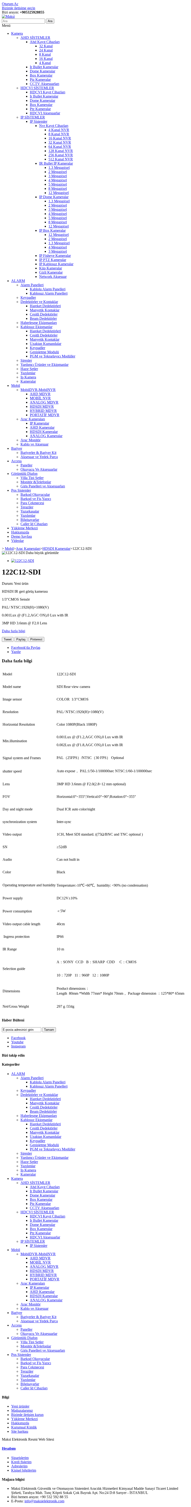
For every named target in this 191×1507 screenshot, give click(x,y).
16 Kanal (46, 59)
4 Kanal (45, 63)
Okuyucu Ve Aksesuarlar (38, 469)
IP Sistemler (38, 121)
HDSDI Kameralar (44, 432)
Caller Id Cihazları (34, 524)
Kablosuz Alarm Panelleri (49, 293)
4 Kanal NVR (58, 130)
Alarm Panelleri (32, 285)
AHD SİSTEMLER (35, 38)
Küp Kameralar (50, 268)
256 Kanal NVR (60, 155)
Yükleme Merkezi (24, 528)
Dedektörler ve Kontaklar (39, 302)
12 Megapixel (58, 193)
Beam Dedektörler (43, 318)
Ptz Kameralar (40, 80)
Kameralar (28, 381)
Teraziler (26, 507)
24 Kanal (46, 50)
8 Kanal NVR (58, 134)
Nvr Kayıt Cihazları (53, 126)
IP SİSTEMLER (32, 117)
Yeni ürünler (20, 1406)
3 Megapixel (57, 176)
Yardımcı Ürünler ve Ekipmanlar (44, 365)
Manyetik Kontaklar (44, 310)
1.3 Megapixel (59, 168)
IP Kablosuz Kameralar (56, 264)
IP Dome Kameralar (53, 197)
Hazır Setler (29, 369)
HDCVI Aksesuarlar (45, 113)
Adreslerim (19, 1466)
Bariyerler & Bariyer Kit (38, 453)
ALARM (18, 281)
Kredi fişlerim (21, 1462)
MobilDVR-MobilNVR (38, 390)
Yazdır (16, 652)
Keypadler (28, 297)
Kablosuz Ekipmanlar (36, 327)
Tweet (8, 639)
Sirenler (26, 360)
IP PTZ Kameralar (52, 260)
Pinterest (36, 639)
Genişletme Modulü (44, 352)
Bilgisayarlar (29, 520)
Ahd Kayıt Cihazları (45, 42)
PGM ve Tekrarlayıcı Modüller (52, 356)
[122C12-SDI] (22, 561)
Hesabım (9, 1448)
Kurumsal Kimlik (24, 1427)
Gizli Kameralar (51, 272)
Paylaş (21, 639)
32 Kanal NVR (59, 142)
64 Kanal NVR (59, 147)
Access (16, 461)
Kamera (17, 33)
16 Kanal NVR (59, 138)
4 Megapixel (57, 180)
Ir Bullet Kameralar (44, 67)
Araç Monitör (30, 440)
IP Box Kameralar (52, 230)
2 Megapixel (57, 172)
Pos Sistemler (21, 490)
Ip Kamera (28, 377)
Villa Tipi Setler (32, 478)
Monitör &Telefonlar (35, 482)
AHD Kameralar (42, 427)
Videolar (17, 541)
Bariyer (16, 448)
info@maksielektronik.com (44, 1501)
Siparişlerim (20, 1458)
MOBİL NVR (40, 398)
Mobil (15, 386)
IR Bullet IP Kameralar (56, 163)
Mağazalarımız (22, 1410)
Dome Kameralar (42, 71)
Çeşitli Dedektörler (44, 314)
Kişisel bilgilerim (23, 1470)
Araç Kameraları (32, 419)
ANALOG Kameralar (46, 436)
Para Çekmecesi (32, 503)
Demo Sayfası (21, 536)
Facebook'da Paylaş (25, 648)
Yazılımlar (27, 373)
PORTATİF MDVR (44, 415)
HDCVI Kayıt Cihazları (47, 92)
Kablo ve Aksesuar (34, 444)
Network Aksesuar (53, 277)
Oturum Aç (10, 4)
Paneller (26, 465)
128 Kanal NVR (60, 151)
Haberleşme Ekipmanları (38, 323)
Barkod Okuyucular (35, 495)
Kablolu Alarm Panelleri (47, 289)
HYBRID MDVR (43, 411)
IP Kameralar (39, 423)
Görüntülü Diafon (24, 474)
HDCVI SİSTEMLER (37, 88)
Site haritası (19, 1431)
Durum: (8, 583)
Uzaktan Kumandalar (45, 344)
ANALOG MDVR (44, 402)
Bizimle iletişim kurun (27, 1415)
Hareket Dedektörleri (45, 306)
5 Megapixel (57, 184)
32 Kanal (46, 46)
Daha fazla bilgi (13, 631)
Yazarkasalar (29, 511)
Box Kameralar (41, 75)
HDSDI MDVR (42, 406)
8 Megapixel (57, 189)
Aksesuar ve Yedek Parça (39, 457)
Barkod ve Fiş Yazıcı (35, 499)
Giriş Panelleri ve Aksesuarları (42, 486)
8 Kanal (45, 54)
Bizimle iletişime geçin (18, 8)
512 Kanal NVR (60, 159)
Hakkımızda (20, 532)
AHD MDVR (40, 394)
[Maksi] (8, 16)
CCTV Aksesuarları (44, 84)
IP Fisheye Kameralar (55, 256)
